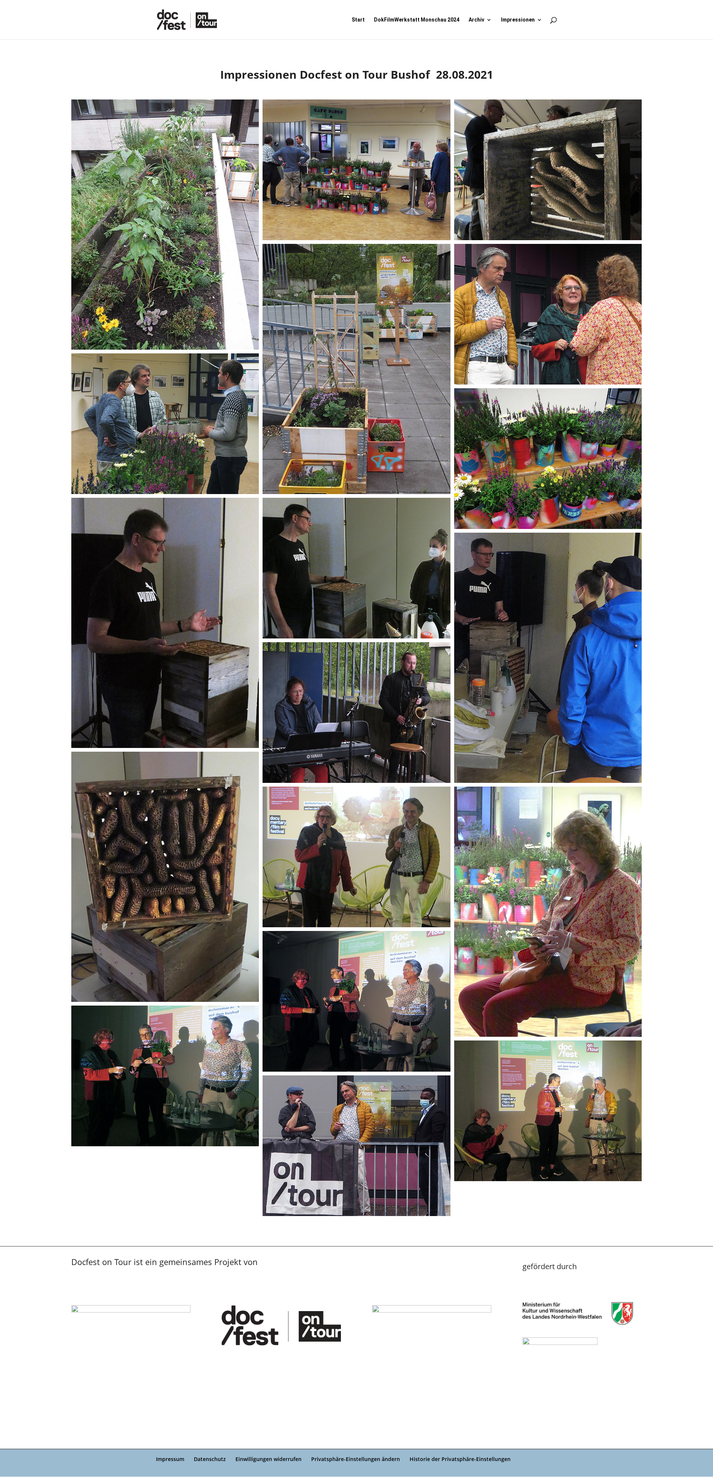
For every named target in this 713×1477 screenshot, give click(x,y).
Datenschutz (210, 1459)
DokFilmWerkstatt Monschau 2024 (416, 20)
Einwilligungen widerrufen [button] (268, 1459)
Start (358, 20)
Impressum (170, 1459)
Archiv (476, 20)
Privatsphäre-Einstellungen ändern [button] (355, 1459)
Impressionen (518, 20)
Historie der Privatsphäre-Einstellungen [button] (460, 1459)
